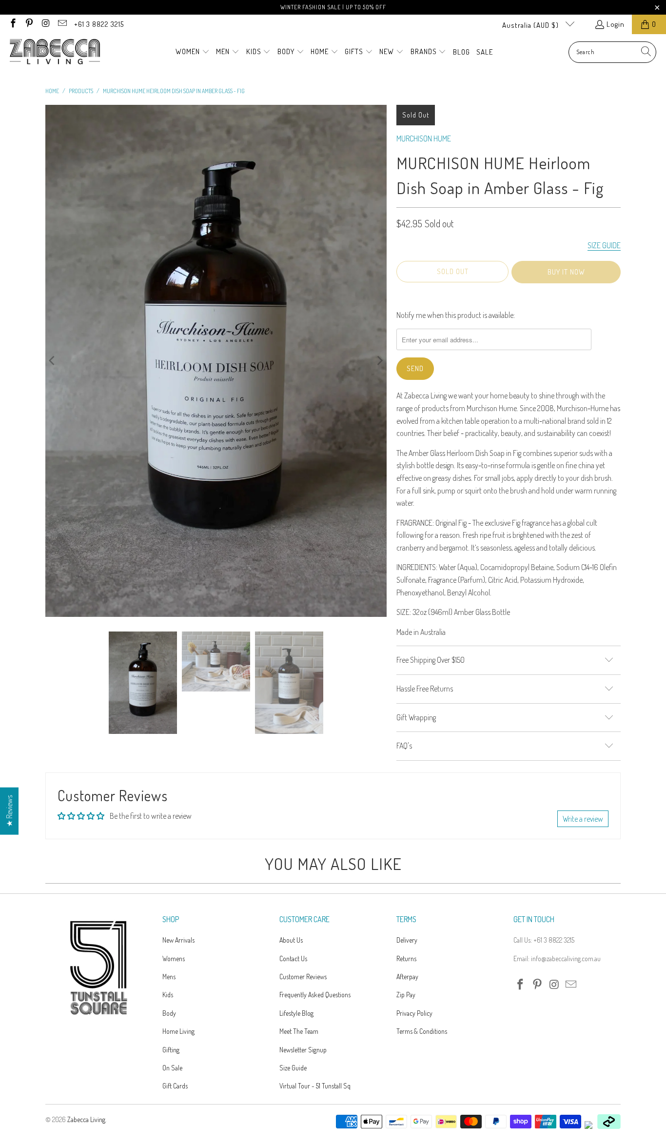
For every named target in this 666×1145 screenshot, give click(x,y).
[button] (193, 52)
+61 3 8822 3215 (99, 24)
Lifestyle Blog (296, 1013)
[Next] (379, 361)
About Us (291, 940)
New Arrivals (178, 940)
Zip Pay (405, 994)
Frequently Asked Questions (315, 994)
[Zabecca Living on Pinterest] (29, 24)
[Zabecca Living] (55, 52)
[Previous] (52, 361)
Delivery (406, 940)
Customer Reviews (303, 976)
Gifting (170, 1050)
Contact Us (293, 958)
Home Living (178, 1031)
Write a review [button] (583, 819)
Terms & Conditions (421, 1031)
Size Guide (293, 1068)
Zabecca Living (86, 1119)
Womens (173, 958)
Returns (406, 958)
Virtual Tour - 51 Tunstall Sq (315, 1086)
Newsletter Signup (303, 1050)
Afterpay (407, 976)
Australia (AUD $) (531, 25)
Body (169, 1013)
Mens (169, 976)
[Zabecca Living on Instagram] (45, 24)
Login (616, 24)
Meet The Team (298, 1031)
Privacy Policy (414, 1013)
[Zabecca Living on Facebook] (12, 24)
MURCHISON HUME (423, 138)
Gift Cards (175, 1086)
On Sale (172, 1068)
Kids (167, 994)
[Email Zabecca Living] (62, 24)
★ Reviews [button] (9, 811)
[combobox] (612, 52)
